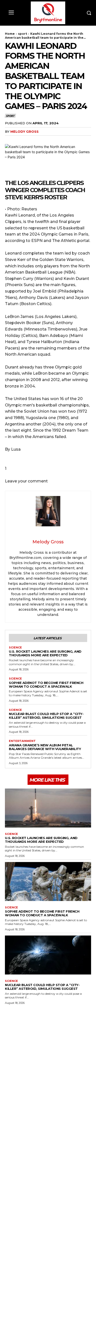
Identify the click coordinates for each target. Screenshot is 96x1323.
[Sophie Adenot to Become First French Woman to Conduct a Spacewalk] (48, 881)
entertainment (22, 741)
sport (22, 34)
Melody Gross (24, 131)
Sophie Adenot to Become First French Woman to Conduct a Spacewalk (46, 684)
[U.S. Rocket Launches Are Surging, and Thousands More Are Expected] (48, 808)
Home (10, 34)
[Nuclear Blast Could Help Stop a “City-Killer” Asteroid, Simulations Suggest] (48, 955)
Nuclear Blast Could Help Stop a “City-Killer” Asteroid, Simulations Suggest (46, 715)
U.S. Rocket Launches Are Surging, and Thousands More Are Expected (45, 653)
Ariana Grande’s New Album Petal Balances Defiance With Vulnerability (45, 747)
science (15, 647)
